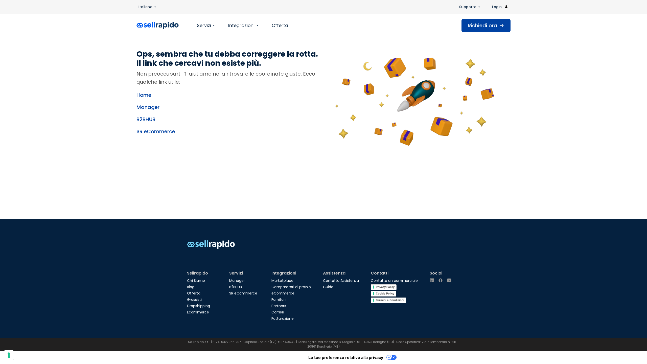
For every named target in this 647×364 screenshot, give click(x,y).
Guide (328, 286)
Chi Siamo (196, 280)
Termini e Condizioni (390, 300)
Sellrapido (197, 273)
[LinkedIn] (432, 280)
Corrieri (277, 312)
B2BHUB (145, 119)
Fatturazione (282, 318)
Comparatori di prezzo (291, 286)
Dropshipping (198, 305)
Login (497, 6)
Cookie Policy (385, 293)
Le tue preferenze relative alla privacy (345, 357)
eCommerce (282, 293)
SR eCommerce (155, 131)
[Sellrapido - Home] (157, 25)
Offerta (280, 25)
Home (143, 95)
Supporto (467, 6)
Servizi (204, 25)
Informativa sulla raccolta (275, 357)
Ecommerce (198, 312)
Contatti (379, 273)
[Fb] (440, 280)
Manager (147, 107)
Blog (190, 286)
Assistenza (334, 273)
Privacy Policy (385, 287)
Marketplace (282, 280)
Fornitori (278, 299)
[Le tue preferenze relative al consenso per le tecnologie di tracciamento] (9, 355)
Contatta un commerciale (394, 280)
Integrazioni (241, 25)
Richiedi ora (482, 25)
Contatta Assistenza (341, 280)
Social (436, 273)
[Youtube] (449, 280)
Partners (278, 305)
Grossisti (194, 299)
